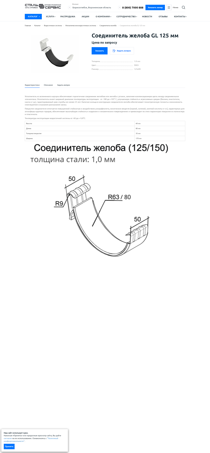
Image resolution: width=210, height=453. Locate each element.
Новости (147, 16)
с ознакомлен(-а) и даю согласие (59, 309)
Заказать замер (155, 7)
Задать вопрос (124, 51)
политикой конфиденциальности (46, 309)
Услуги (50, 16)
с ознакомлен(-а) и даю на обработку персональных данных (58, 303)
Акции (85, 16)
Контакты (179, 16)
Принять (9, 446)
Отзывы (163, 16)
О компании (103, 16)
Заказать (99, 51)
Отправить (86, 321)
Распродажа (67, 16)
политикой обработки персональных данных (51, 302)
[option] (55, 54)
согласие (8, 438)
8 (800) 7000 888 (132, 7)
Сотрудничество (126, 16)
